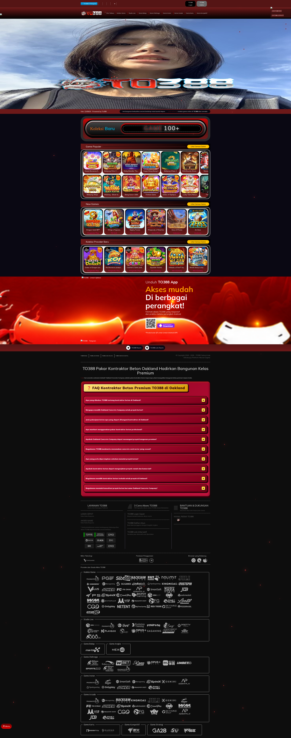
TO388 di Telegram (90, 4)
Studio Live (132, 13)
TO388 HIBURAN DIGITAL (122, 355)
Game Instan (167, 13)
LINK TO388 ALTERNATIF (278, 15)
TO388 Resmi (136, 348)
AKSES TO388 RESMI (277, 11)
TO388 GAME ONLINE (107, 355)
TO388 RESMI (84, 355)
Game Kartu (190, 13)
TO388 (82, 378)
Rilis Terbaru (110, 13)
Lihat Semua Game (198, 146)
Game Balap (143, 13)
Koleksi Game (121, 13)
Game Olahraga (155, 13)
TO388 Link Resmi (156, 348)
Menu (7, 726)
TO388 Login (190, 4)
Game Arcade (178, 13)
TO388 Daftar (202, 4)
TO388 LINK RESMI (94, 355)
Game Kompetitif (202, 13)
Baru (110, 128)
